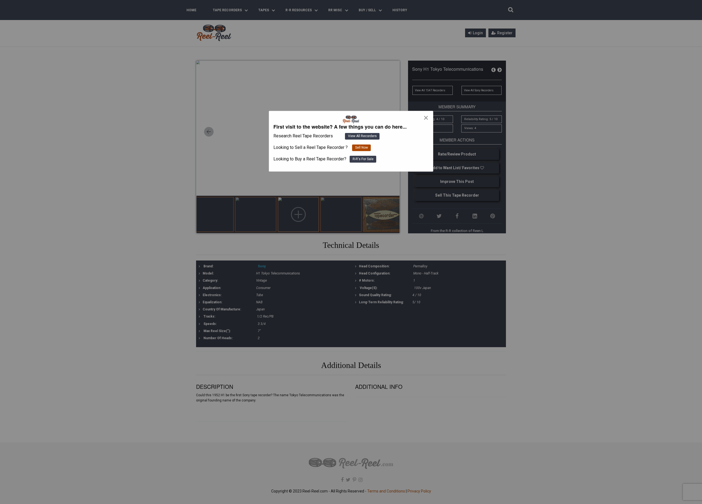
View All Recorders (362, 136)
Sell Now (361, 147)
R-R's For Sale (363, 159)
